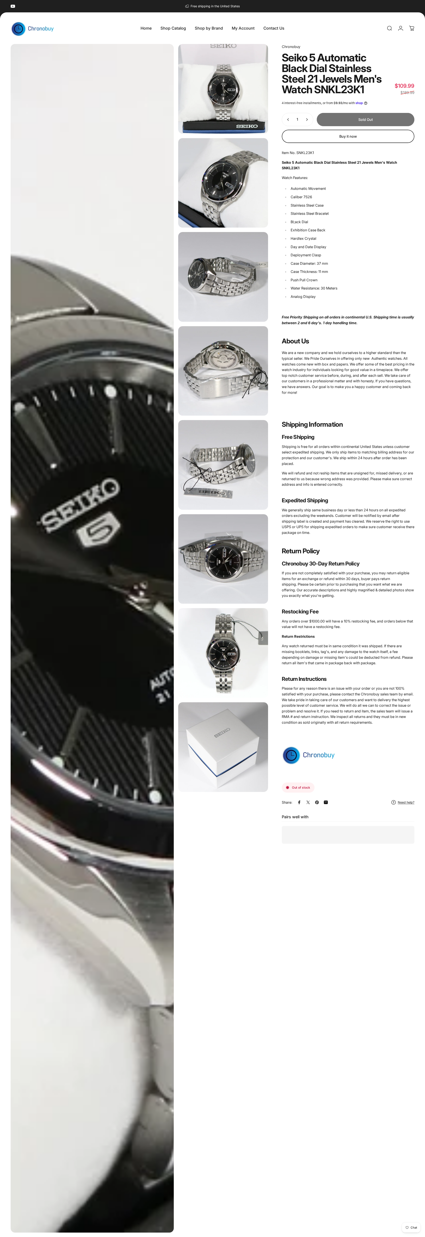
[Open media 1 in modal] (92, 638)
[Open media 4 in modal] (223, 277)
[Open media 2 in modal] (223, 89)
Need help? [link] (406, 802)
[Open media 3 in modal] (223, 183)
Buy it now (348, 136)
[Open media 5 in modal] (223, 371)
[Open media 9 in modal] (223, 747)
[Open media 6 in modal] (223, 465)
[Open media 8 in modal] (223, 653)
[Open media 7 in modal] (223, 559)
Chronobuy (291, 46)
